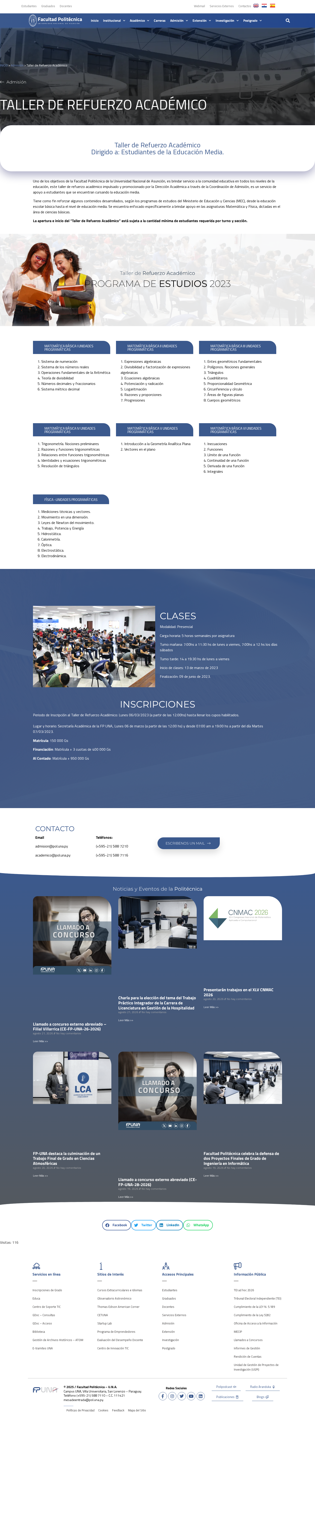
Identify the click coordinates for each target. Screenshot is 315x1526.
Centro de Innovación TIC (113, 1348)
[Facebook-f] (163, 1396)
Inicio (94, 20)
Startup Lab (104, 1323)
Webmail (199, 6)
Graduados (48, 6)
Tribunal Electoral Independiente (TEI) (257, 1298)
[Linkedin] (200, 1396)
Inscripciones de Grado (47, 1290)
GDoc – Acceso (42, 1323)
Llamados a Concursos (248, 1340)
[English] (256, 5)
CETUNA (102, 1315)
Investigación (225, 20)
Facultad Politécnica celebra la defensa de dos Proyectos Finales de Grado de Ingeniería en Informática (241, 1158)
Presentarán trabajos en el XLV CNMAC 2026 (238, 992)
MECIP (238, 1331)
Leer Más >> (40, 1041)
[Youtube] (191, 1396)
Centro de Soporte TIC (47, 1306)
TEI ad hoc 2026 (244, 1290)
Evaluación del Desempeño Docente (120, 1340)
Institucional (112, 20)
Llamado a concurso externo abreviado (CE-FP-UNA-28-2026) (157, 1182)
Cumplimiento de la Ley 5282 (252, 1315)
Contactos (244, 6)
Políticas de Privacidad (80, 1410)
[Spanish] (272, 5)
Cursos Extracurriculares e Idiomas (119, 1290)
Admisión (177, 20)
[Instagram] (172, 1396)
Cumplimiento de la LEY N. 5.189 (254, 1306)
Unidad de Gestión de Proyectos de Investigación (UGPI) (256, 1367)
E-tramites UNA (43, 1348)
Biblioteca (39, 1331)
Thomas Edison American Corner (118, 1306)
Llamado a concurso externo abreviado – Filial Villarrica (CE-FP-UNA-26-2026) (69, 1026)
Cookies (103, 1410)
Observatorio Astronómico (114, 1298)
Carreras (160, 20)
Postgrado (250, 20)
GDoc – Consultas (44, 1315)
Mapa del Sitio (137, 1410)
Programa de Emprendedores (116, 1331)
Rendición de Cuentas (248, 1356)
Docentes (66, 6)
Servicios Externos (222, 6)
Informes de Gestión (247, 1348)
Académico (137, 20)
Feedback (118, 1410)
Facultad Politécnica (60, 19)
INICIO (4, 65)
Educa (36, 1298)
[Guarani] (264, 5)
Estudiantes (29, 6)
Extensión (200, 20)
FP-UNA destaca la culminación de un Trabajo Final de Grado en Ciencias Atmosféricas (66, 1158)
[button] (288, 20)
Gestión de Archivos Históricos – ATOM (58, 1340)
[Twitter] (182, 1396)
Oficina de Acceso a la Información (255, 1323)
